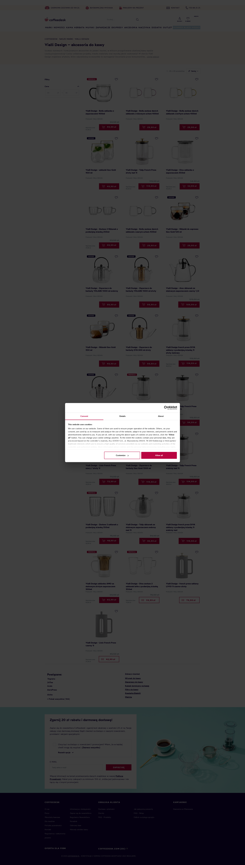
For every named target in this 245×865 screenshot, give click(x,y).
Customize (120, 455)
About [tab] (161, 416)
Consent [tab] (84, 416)
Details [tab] (122, 416)
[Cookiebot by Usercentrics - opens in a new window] (166, 408)
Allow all (159, 455)
